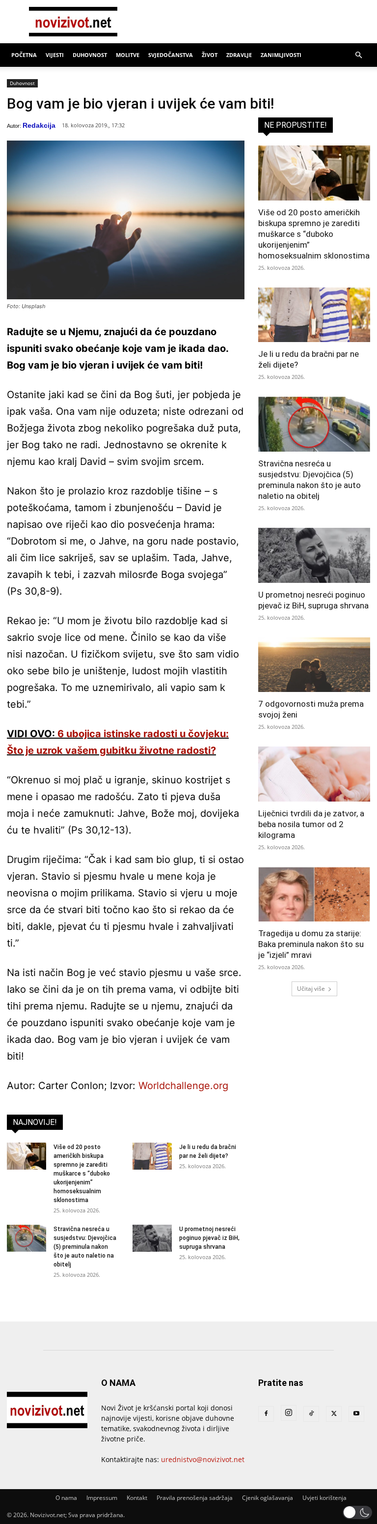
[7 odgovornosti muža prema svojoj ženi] (314, 664)
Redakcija (39, 125)
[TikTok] (311, 1414)
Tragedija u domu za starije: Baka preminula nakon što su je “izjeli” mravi (311, 944)
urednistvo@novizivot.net (202, 1459)
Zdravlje (239, 54)
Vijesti (55, 54)
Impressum (101, 1498)
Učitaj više (311, 988)
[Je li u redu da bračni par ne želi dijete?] (152, 1156)
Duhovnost (90, 54)
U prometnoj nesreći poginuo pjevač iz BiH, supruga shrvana (209, 1238)
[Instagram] (288, 1413)
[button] (358, 55)
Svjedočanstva (170, 54)
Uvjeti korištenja (324, 1498)
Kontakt (137, 1498)
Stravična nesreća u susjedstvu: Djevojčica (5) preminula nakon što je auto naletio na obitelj (85, 1247)
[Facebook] (266, 1414)
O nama (66, 1498)
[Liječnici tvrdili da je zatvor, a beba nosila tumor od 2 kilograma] (314, 774)
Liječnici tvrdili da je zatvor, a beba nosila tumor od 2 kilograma (311, 824)
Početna (24, 54)
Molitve (127, 54)
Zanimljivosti (281, 54)
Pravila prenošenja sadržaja (195, 1498)
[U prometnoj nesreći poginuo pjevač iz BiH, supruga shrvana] (152, 1238)
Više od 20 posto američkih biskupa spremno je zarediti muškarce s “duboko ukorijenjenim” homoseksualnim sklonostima (82, 1174)
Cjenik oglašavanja (267, 1498)
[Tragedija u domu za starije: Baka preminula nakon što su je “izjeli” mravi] (314, 894)
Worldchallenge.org (183, 1086)
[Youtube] (356, 1414)
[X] (334, 1414)
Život (209, 54)
